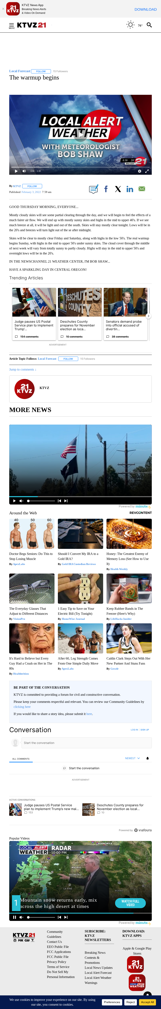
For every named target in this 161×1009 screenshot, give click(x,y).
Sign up (144, 729)
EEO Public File (58, 947)
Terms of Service (58, 967)
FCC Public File (58, 957)
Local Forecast (47, 358)
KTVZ (17, 186)
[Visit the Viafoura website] (143, 830)
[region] (80, 779)
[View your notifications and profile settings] (147, 758)
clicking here (22, 707)
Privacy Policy (56, 962)
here (89, 714)
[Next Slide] (148, 316)
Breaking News (95, 952)
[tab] (21, 758)
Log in (134, 729)
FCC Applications (59, 952)
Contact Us (54, 942)
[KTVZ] (34, 25)
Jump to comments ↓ (22, 369)
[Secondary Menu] (14, 25)
